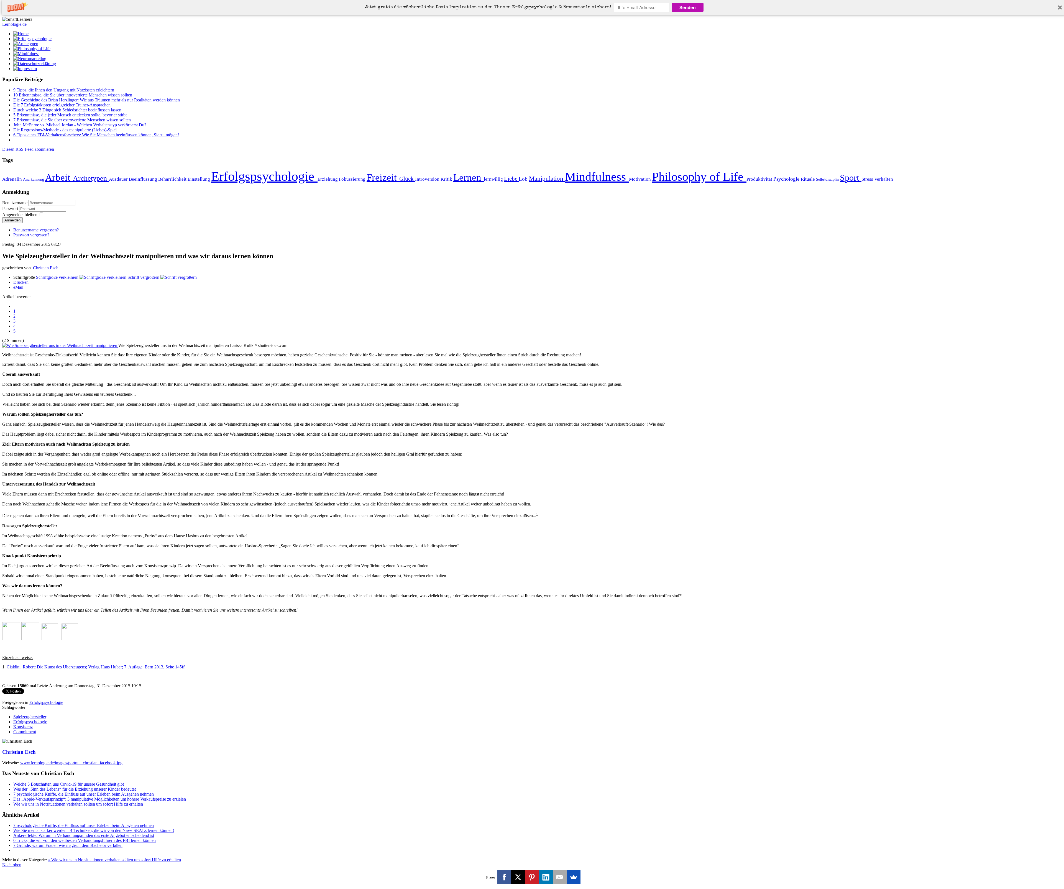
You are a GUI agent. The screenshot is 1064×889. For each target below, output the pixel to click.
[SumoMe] (573, 877)
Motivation (640, 179)
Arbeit (59, 177)
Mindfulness (597, 176)
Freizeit (383, 177)
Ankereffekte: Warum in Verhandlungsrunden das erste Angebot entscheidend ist (83, 835)
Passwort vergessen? (31, 235)
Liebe (511, 178)
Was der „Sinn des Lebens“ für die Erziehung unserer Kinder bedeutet (74, 789)
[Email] (560, 877)
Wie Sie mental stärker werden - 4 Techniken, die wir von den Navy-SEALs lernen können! (93, 830)
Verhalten (883, 179)
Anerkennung (34, 179)
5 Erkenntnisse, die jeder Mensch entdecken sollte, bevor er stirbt (70, 115)
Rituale (808, 179)
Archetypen (91, 178)
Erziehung (328, 179)
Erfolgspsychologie (264, 176)
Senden (687, 7)
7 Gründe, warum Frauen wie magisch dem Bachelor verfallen (67, 845)
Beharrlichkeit (173, 179)
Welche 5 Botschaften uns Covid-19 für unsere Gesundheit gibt (68, 784)
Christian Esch (45, 267)
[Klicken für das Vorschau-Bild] (60, 345)
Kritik (447, 179)
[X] (518, 877)
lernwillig (494, 179)
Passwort (10, 208)
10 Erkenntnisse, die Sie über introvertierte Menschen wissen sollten (72, 95)
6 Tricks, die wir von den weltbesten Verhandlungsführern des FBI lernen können (84, 840)
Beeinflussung (143, 179)
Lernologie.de (14, 24)
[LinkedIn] (546, 877)
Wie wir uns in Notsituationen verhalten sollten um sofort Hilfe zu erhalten (78, 804)
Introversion (428, 179)
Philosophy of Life (699, 176)
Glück (407, 178)
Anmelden (12, 220)
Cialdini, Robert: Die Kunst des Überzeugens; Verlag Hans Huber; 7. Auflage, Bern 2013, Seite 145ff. (96, 667)
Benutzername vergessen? (36, 230)
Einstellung (199, 179)
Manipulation (547, 178)
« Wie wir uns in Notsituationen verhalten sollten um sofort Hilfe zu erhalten (114, 859)
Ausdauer (119, 179)
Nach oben (11, 864)
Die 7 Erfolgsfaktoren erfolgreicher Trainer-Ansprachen (62, 105)
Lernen (468, 177)
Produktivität (759, 179)
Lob (524, 179)
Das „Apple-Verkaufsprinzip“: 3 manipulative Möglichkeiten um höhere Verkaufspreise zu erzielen (99, 799)
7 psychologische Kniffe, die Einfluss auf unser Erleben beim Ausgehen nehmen (83, 794)
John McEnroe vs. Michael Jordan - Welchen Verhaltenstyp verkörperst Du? (79, 124)
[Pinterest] (532, 877)
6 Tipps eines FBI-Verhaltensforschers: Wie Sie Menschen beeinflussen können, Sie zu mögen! (96, 134)
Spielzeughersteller (29, 716)
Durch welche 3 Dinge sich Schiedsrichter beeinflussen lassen (67, 110)
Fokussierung (353, 179)
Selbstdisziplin (828, 179)
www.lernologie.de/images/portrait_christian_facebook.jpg (71, 762)
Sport (850, 178)
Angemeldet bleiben (19, 214)
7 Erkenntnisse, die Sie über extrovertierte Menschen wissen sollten (72, 119)
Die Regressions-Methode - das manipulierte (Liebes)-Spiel (65, 129)
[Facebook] (504, 877)
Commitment (24, 731)
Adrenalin (12, 179)
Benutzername (14, 202)
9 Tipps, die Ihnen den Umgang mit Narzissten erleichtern (63, 90)
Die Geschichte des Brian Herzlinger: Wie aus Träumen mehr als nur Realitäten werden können (96, 100)
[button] (488, 7)
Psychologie (787, 179)
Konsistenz (23, 726)
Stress (867, 179)
